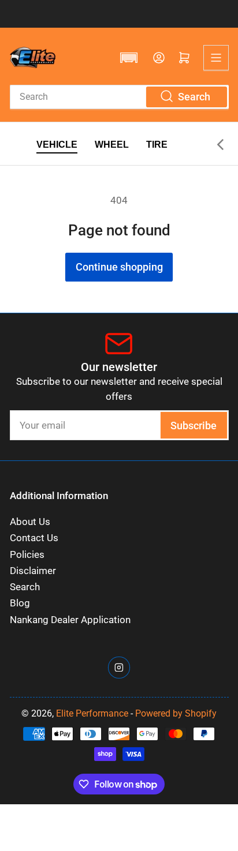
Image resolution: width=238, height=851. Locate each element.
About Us (30, 521)
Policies (27, 554)
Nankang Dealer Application (70, 619)
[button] (128, 57)
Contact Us (34, 538)
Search (25, 587)
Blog (20, 603)
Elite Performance (92, 713)
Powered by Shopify (176, 713)
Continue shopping (119, 267)
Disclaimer (33, 570)
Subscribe (193, 425)
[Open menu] (216, 57)
